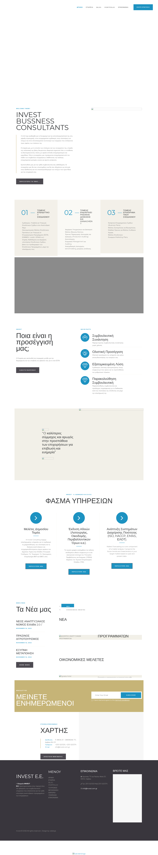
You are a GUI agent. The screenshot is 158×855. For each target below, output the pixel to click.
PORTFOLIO (53, 785)
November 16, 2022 (24, 628)
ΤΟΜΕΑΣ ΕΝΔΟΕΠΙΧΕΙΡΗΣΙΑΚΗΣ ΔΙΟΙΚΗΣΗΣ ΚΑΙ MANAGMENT (86, 217)
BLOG (50, 783)
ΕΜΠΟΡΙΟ (51, 793)
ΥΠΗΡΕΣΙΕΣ (52, 795)
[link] (79, 853)
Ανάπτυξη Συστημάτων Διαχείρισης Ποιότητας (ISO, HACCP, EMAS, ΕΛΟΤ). (122, 534)
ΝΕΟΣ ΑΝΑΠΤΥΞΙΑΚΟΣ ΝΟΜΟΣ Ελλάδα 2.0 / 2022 (30, 624)
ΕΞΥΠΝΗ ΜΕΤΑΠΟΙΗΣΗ (25, 651)
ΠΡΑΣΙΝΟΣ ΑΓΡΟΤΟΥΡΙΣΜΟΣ (27, 637)
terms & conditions (122, 700)
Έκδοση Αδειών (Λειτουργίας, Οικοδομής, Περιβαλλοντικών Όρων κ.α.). (79, 536)
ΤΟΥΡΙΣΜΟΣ (52, 788)
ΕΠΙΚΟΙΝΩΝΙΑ (53, 798)
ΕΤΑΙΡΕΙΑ (51, 780)
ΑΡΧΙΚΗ (51, 778)
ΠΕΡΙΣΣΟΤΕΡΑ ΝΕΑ (36, 566)
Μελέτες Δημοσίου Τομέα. (36, 530)
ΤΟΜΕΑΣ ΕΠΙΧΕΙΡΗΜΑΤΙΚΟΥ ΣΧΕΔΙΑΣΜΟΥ (129, 213)
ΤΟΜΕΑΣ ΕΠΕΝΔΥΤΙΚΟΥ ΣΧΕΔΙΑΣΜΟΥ (43, 213)
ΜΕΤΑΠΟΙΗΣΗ (53, 790)
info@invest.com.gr (90, 789)
